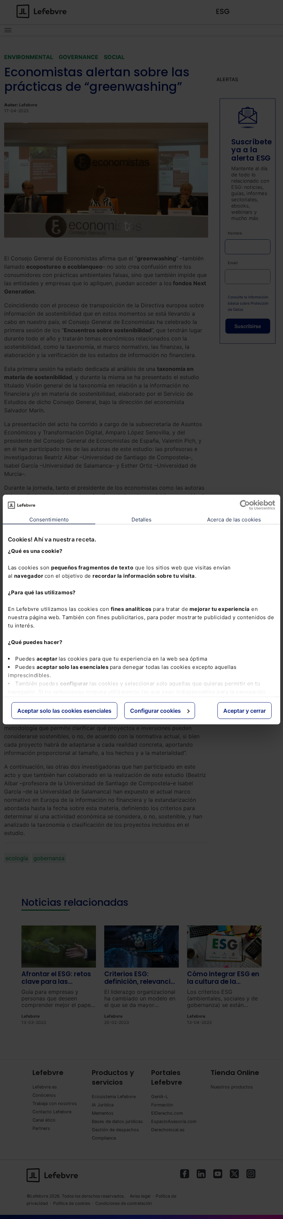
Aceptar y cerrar (244, 710)
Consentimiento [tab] (49, 519)
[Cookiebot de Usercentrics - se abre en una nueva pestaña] (245, 505)
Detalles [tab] (141, 519)
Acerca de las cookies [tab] (234, 519)
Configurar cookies (155, 710)
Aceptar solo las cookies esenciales (64, 710)
